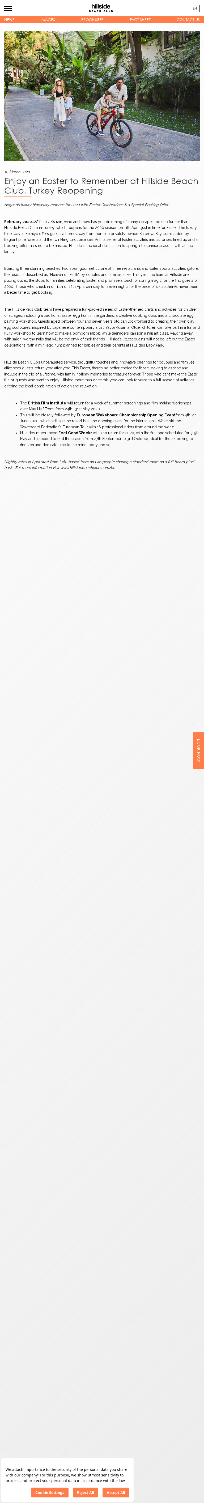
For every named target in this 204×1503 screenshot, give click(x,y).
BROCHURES (92, 19)
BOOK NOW (199, 750)
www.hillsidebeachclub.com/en (87, 468)
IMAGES (48, 19)
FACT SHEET (140, 19)
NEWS (9, 19)
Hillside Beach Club (21, 227)
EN (195, 8)
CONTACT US (188, 19)
